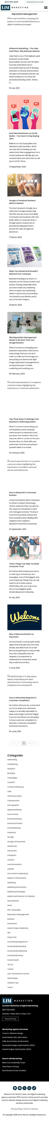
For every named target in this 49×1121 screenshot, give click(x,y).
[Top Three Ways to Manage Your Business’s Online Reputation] (24, 398)
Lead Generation (14, 864)
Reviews (10, 919)
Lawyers (10, 860)
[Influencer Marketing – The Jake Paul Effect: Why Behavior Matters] (24, 30)
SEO (9, 932)
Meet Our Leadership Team (13, 1062)
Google (10, 837)
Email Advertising (14, 819)
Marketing (11, 882)
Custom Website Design (12, 1033)
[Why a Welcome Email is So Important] (24, 617)
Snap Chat (12, 937)
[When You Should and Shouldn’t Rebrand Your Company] (24, 255)
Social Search (13, 960)
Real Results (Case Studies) (14, 1070)
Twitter (10, 969)
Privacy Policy (16, 1109)
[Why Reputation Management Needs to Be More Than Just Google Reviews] (24, 322)
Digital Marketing (14, 809)
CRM (9, 791)
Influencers (12, 850)
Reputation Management (18, 914)
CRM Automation (14, 796)
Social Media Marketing (17, 951)
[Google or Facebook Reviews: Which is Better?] (24, 185)
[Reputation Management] (11, 743)
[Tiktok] (34, 1088)
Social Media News (15, 955)
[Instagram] (29, 1088)
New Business (13, 901)
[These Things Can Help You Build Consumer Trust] (24, 548)
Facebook (11, 832)
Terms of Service (31, 1109)
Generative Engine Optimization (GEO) (18, 1045)
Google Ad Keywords (16, 841)
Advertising (12, 759)
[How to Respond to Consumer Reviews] (24, 474)
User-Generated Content (18, 973)
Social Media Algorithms (17, 942)
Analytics (11, 768)
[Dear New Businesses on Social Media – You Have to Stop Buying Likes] (24, 112)
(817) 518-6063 (11, 2)
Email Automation (14, 823)
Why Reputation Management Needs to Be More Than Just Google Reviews (23, 340)
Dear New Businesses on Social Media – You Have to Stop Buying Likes (24, 136)
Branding (11, 773)
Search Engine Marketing (17, 928)
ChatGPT (11, 782)
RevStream (12, 923)
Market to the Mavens (16, 878)
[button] (46, 7)
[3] (36, 743)
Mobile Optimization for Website (21, 896)
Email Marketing (14, 828)
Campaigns (12, 778)
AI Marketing (12, 764)
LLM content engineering (17, 873)
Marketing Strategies (16, 891)
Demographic (13, 805)
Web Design (12, 978)
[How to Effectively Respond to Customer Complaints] (24, 684)
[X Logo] (24, 1088)
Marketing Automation (16, 887)
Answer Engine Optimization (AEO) (16, 1049)
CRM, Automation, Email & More (15, 1041)
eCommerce (12, 814)
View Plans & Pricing (10, 1066)
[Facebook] (20, 1088)
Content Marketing (15, 787)
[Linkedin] (15, 1088)
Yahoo (10, 987)
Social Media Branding (16, 946)
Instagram (11, 855)
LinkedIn (10, 869)
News (9, 905)
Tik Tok (10, 964)
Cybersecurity (13, 800)
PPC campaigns (14, 910)
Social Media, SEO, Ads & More (14, 1037)
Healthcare (12, 846)
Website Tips (12, 983)
